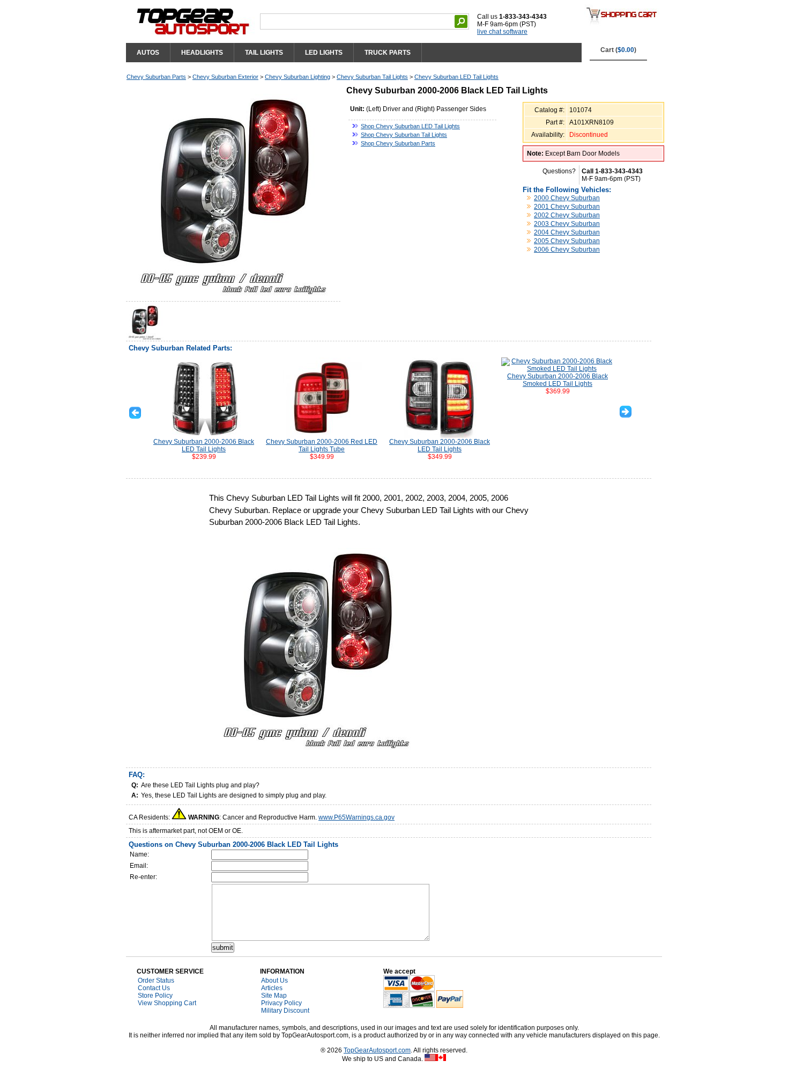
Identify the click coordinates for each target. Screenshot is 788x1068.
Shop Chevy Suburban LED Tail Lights (410, 126)
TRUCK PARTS (388, 52)
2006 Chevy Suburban (567, 249)
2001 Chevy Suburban (567, 206)
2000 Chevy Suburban (567, 198)
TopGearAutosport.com (377, 1050)
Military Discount (285, 1010)
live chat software (502, 31)
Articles (272, 988)
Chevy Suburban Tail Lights (372, 77)
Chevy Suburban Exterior (225, 77)
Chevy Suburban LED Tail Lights (456, 77)
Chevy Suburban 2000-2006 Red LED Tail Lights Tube (321, 445)
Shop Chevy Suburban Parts (398, 143)
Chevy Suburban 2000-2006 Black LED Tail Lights (203, 445)
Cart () (618, 50)
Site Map (274, 995)
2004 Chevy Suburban (567, 232)
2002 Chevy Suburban (567, 215)
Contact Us (154, 988)
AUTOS (148, 52)
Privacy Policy (281, 1003)
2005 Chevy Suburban (567, 241)
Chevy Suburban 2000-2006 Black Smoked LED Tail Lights (557, 379)
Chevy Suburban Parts (156, 77)
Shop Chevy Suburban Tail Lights (404, 134)
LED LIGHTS (324, 52)
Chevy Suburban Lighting (297, 77)
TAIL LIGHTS (264, 52)
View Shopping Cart (167, 1003)
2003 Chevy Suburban (567, 224)
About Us (274, 980)
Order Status (156, 980)
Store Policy (155, 995)
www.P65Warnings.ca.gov (356, 817)
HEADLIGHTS (202, 52)
